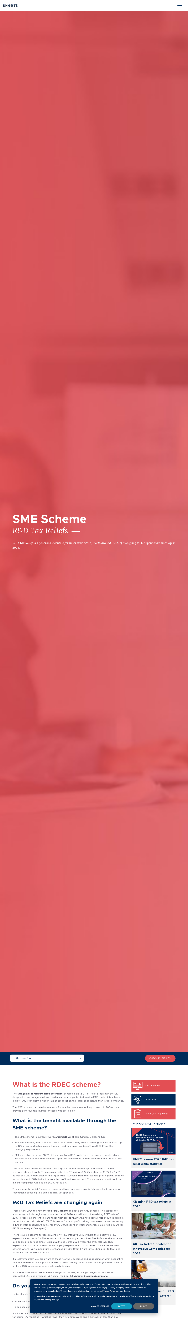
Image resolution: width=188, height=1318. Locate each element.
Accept (121, 1306)
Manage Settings (100, 1306)
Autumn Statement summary (90, 1275)
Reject (143, 1306)
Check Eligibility (160, 1058)
